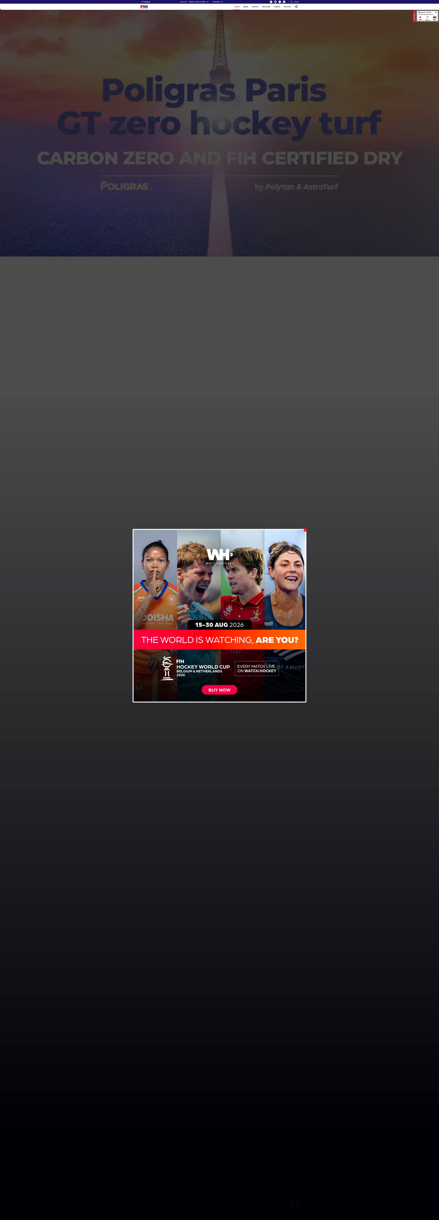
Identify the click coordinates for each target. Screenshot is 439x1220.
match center (427, 16)
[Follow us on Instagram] (284, 2)
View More (414, 16)
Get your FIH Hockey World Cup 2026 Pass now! (160, 2)
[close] (305, 530)
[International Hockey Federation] (151, 6)
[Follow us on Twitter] (279, 2)
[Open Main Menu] (296, 6)
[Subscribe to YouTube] (275, 2)
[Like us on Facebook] (271, 2)
